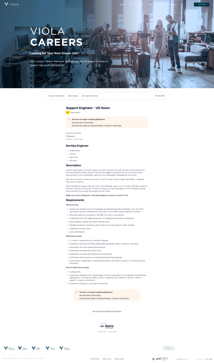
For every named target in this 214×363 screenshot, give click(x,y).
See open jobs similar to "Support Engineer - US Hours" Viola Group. (97, 125)
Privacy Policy (119, 359)
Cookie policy (112, 331)
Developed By (201, 359)
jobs (73, 96)
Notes (150, 4)
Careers (159, 4)
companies (56, 96)
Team (131, 4)
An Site (182, 359)
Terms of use (107, 359)
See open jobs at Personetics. (83, 122)
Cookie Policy (94, 359)
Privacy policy (101, 331)
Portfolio (140, 4)
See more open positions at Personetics (107, 311)
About (122, 4)
